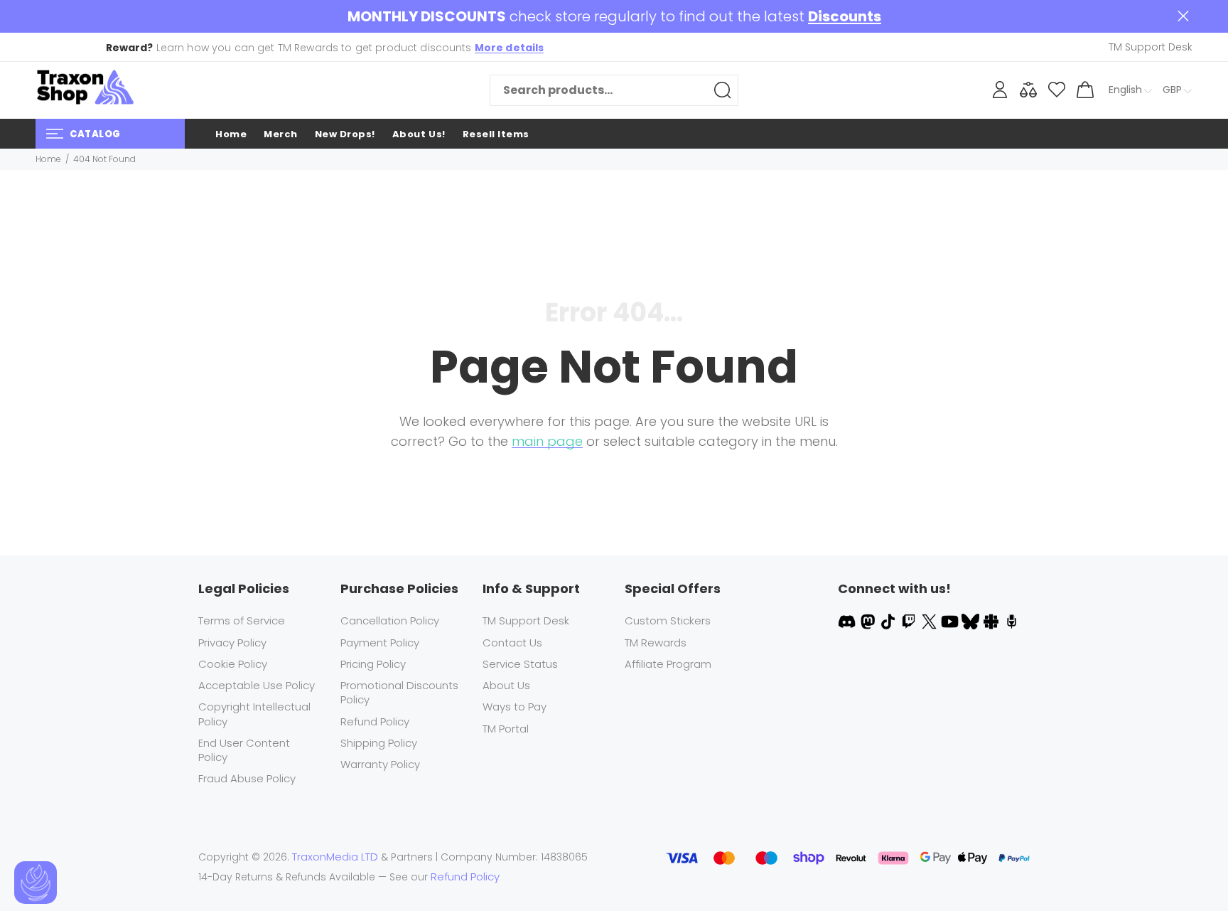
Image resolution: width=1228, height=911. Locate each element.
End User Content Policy (244, 750)
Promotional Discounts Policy (399, 692)
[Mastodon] (868, 620)
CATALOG (95, 134)
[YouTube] (951, 620)
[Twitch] (910, 620)
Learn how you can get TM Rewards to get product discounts (325, 48)
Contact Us (512, 642)
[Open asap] (35, 882)
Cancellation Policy (389, 621)
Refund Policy (374, 721)
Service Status (520, 663)
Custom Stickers (668, 621)
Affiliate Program (668, 663)
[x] (930, 620)
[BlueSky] (972, 620)
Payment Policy (379, 642)
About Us (506, 685)
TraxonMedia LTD (335, 856)
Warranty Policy (380, 764)
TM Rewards (655, 642)
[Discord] (848, 620)
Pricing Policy (373, 663)
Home (48, 159)
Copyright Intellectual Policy (254, 713)
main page (547, 441)
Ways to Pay (514, 706)
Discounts (844, 17)
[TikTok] (889, 620)
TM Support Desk (526, 621)
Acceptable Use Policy (256, 685)
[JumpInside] (992, 620)
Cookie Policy (232, 663)
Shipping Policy (378, 742)
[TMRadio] (1011, 620)
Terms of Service (241, 621)
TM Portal (506, 728)
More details (509, 48)
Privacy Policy (232, 642)
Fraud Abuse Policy (247, 778)
